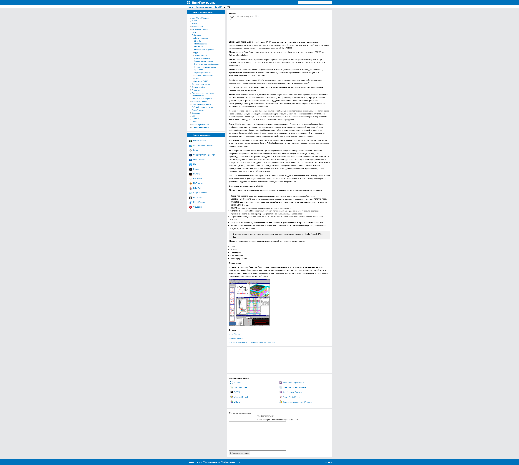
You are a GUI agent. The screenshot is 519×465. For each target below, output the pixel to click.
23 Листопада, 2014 (247, 17)
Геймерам (196, 35)
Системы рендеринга (203, 75)
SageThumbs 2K (200, 192)
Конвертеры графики (203, 61)
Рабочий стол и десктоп (202, 107)
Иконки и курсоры (202, 58)
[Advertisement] (279, 31)
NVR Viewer (198, 183)
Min (194, 164)
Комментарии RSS (216, 462)
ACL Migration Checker (203, 145)
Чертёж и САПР (201, 81)
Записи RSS (201, 462)
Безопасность (198, 26)
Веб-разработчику (200, 29)
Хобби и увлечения (200, 124)
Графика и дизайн (204, 6)
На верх (328, 462)
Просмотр (198, 69)
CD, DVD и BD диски (200, 17)
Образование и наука (201, 104)
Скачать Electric (236, 338)
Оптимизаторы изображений (206, 63)
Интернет (196, 89)
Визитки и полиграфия (204, 49)
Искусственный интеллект (203, 92)
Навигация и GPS (199, 101)
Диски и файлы (198, 87)
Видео (194, 32)
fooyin (195, 150)
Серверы (196, 112)
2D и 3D (218, 6)
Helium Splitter (199, 140)
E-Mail (194, 20)
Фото (196, 78)
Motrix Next (198, 197)
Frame (196, 169)
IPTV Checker (199, 159)
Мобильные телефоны (202, 98)
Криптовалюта (198, 95)
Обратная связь (233, 462)
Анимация (198, 46)
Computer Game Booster (204, 154)
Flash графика (200, 43)
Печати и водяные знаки (205, 66)
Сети (194, 115)
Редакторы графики (203, 72)
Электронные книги (200, 127)
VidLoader (197, 206)
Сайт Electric (234, 334)
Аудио (194, 23)
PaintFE (196, 173)
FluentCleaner (199, 202)
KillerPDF (197, 187)
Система (195, 118)
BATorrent (197, 178)
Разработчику (198, 110)
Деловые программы (201, 84)
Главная (190, 6)
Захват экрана (200, 55)
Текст (194, 121)
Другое (197, 52)
